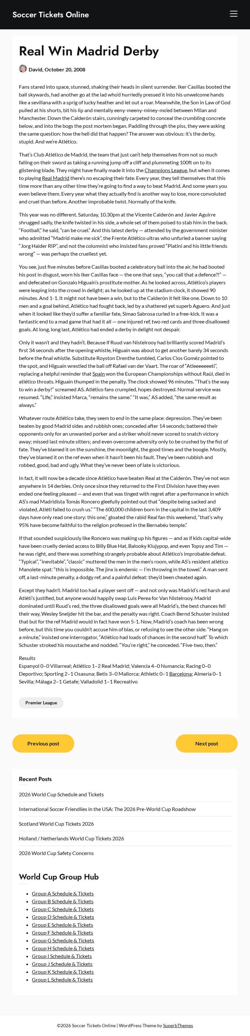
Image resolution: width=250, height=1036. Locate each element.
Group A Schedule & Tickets (63, 893)
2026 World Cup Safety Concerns (56, 853)
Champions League (166, 170)
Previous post (43, 743)
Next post (206, 743)
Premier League (41, 702)
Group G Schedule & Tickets (63, 940)
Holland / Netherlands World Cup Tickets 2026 (71, 838)
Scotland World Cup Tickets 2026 (56, 823)
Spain (98, 373)
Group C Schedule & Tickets (63, 909)
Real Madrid (55, 178)
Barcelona (180, 673)
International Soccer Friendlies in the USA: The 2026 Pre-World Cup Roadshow (107, 809)
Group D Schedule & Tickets (63, 917)
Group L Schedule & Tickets (62, 979)
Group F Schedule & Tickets (62, 932)
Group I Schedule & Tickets (62, 956)
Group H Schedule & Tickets (63, 948)
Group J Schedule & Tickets (62, 964)
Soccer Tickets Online (50, 14)
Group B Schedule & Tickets (62, 901)
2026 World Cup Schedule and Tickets (61, 794)
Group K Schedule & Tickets (63, 971)
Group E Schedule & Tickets (62, 925)
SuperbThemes (178, 1025)
